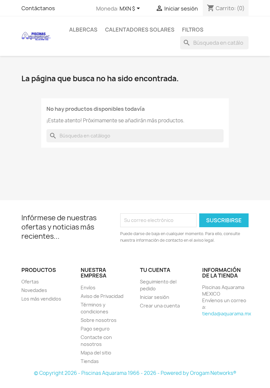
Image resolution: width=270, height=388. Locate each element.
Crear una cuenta (160, 306)
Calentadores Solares (140, 29)
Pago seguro (95, 329)
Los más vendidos (41, 299)
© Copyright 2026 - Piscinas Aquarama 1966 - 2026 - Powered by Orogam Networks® (135, 373)
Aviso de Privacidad (102, 296)
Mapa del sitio (96, 353)
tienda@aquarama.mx (226, 313)
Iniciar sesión (154, 297)
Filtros (192, 29)
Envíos (88, 287)
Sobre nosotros (99, 320)
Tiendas (90, 361)
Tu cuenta (155, 270)
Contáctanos (38, 8)
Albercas (83, 29)
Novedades (34, 290)
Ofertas (30, 282)
